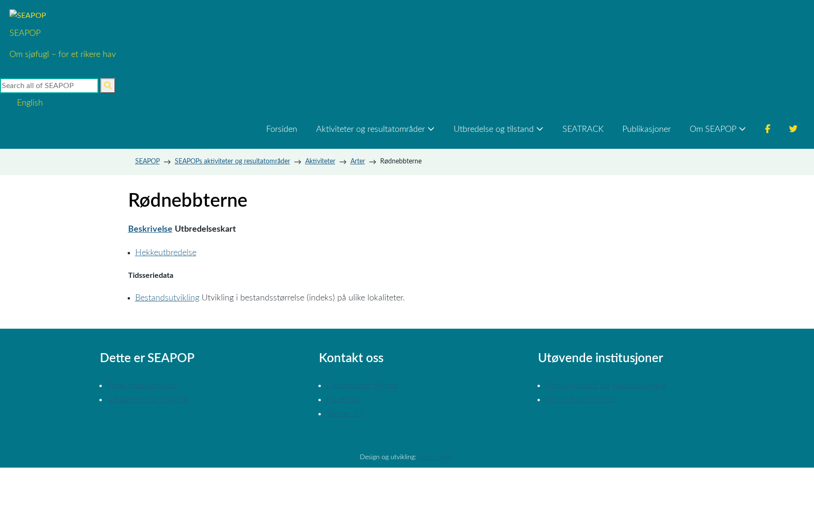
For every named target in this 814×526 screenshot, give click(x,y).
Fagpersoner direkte (362, 385)
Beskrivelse (150, 229)
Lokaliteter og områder (147, 400)
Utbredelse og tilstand (494, 129)
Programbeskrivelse (142, 385)
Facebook (343, 400)
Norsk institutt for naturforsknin (603, 385)
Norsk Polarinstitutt (580, 400)
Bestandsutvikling (167, 298)
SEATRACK (582, 129)
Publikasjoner (646, 129)
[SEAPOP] (62, 15)
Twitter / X (345, 414)
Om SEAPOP (713, 129)
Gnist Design (436, 457)
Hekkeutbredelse (165, 253)
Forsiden (281, 129)
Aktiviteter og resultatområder (370, 129)
